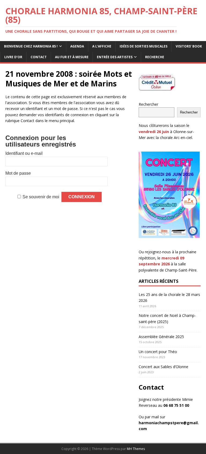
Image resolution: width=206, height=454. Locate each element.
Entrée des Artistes (115, 57)
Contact (39, 57)
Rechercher (148, 104)
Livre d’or (13, 57)
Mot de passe (18, 173)
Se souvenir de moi (41, 197)
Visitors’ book (189, 46)
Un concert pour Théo (158, 351)
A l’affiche (101, 46)
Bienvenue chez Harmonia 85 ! (31, 46)
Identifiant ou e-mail (24, 153)
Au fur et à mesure (72, 57)
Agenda (77, 46)
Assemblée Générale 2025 (161, 336)
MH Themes (136, 448)
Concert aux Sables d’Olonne (163, 366)
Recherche (154, 57)
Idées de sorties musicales (143, 46)
